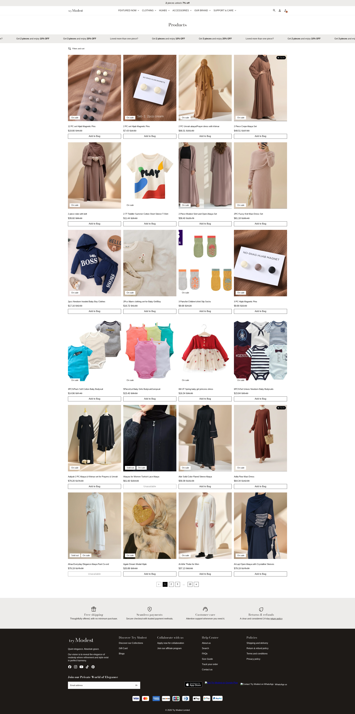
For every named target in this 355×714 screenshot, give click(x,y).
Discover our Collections (131, 643)
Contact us (207, 669)
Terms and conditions (257, 653)
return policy (276, 618)
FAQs (204, 653)
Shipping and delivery (257, 643)
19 (190, 584)
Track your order (210, 664)
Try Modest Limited (181, 710)
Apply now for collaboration (170, 643)
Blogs (122, 653)
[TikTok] (87, 667)
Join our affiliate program (169, 648)
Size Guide (207, 659)
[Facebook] (70, 667)
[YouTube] (81, 667)
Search (205, 648)
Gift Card (123, 648)
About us (206, 643)
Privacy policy (253, 659)
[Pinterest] (93, 667)
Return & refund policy (257, 648)
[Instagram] (75, 667)
